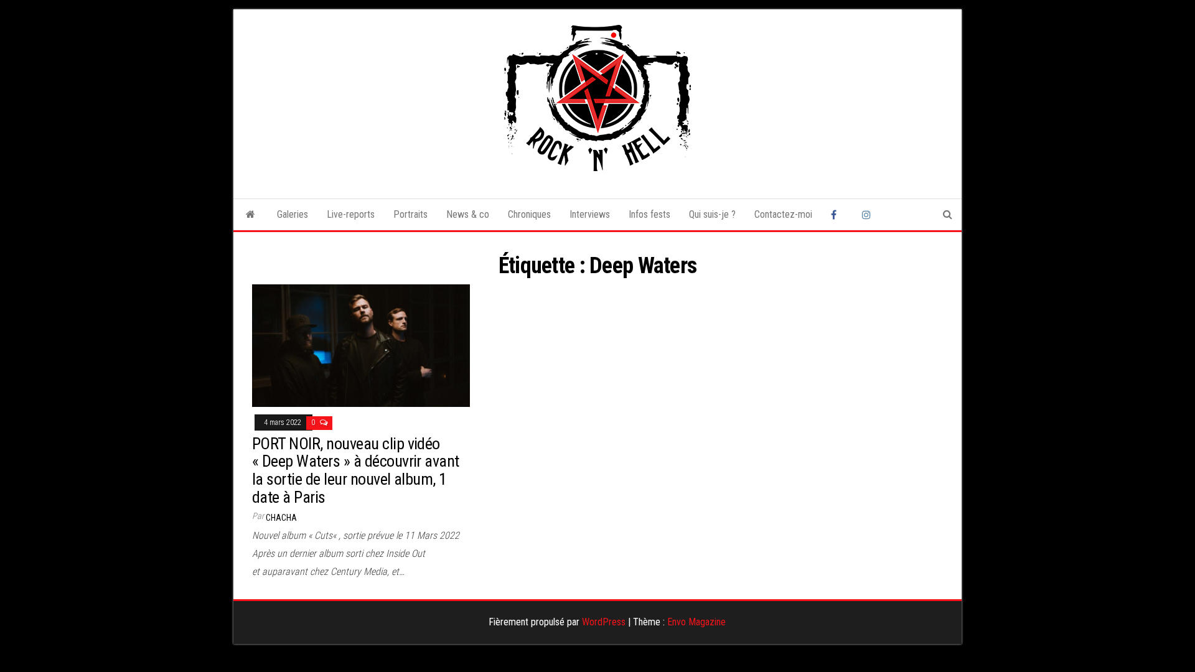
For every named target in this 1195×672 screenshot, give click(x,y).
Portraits (410, 214)
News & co (467, 214)
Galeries (292, 214)
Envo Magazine (696, 622)
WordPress (604, 622)
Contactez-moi (783, 214)
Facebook (837, 214)
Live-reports (351, 214)
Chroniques (529, 214)
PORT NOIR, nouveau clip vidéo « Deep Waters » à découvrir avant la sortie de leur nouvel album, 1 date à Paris (355, 470)
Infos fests (649, 214)
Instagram (868, 214)
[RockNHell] (250, 214)
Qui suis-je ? (712, 214)
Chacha (281, 518)
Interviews (589, 214)
